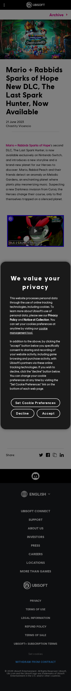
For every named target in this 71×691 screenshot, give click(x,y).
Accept (48, 413)
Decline (22, 413)
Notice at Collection (36, 319)
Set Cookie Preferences (35, 403)
